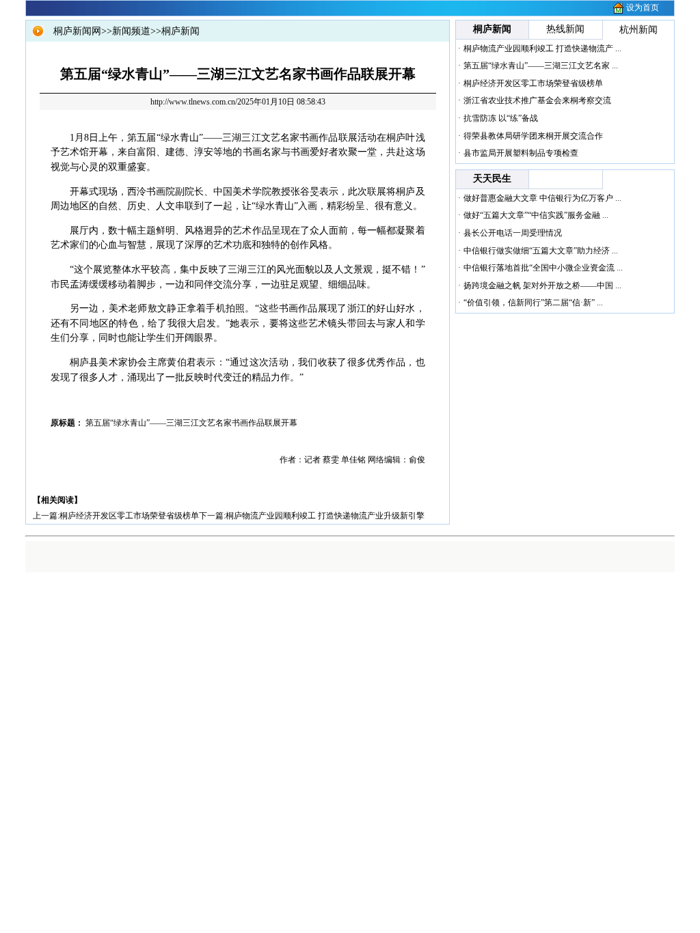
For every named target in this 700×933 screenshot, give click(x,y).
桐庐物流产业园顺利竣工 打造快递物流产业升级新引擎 (325, 515)
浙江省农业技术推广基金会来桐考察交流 (537, 100)
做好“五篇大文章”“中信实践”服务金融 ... (535, 215)
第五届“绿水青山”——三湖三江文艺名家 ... (540, 65)
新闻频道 (131, 31)
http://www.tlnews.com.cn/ (193, 102)
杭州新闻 (638, 30)
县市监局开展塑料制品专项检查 (520, 153)
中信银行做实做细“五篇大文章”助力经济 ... (540, 250)
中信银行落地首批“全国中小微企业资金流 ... (543, 268)
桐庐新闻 (180, 31)
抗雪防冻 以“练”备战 (500, 118)
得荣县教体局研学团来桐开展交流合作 (533, 136)
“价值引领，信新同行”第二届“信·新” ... (533, 302)
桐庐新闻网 (77, 31)
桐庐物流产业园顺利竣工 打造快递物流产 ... (542, 48)
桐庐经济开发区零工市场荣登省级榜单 (129, 515)
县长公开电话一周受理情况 (512, 233)
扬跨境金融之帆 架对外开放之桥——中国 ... (542, 285)
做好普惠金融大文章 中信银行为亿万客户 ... (542, 198)
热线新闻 (565, 29)
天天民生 (492, 178)
